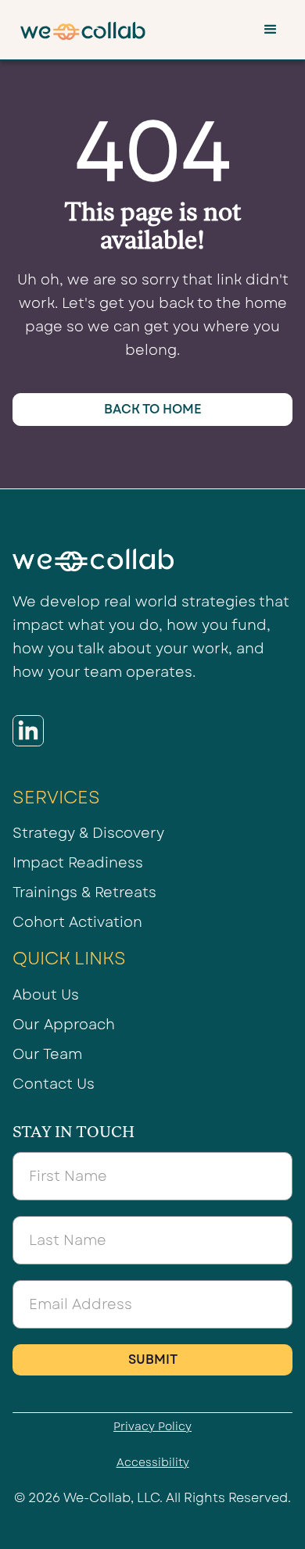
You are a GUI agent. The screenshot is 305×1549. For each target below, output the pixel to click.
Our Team (47, 1054)
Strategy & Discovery (88, 833)
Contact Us (54, 1084)
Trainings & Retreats (84, 892)
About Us (46, 995)
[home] (79, 29)
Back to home (153, 409)
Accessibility (153, 1462)
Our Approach (64, 1024)
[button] (270, 30)
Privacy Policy (152, 1426)
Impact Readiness (78, 863)
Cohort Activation (77, 922)
